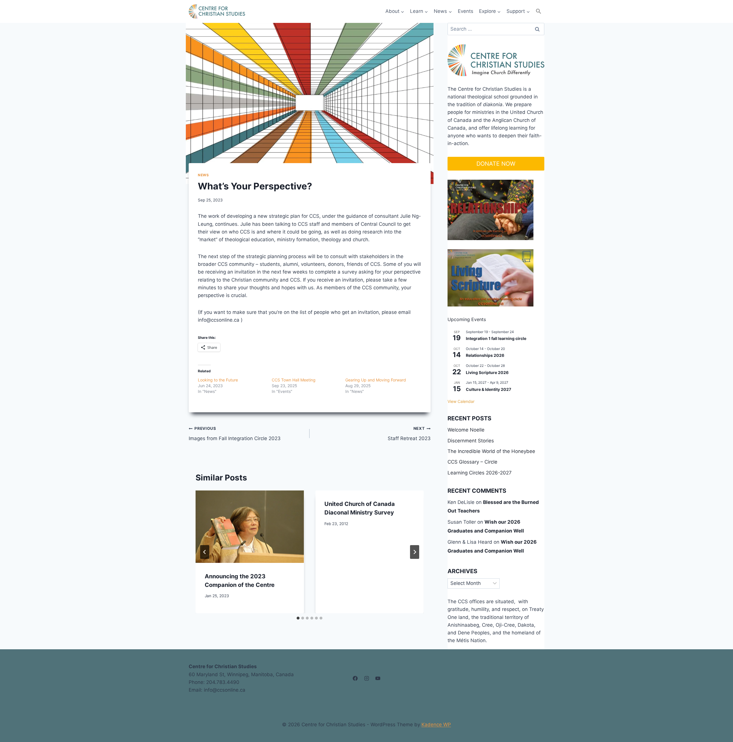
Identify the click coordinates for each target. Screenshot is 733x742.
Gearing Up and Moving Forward (375, 379)
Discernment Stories (471, 441)
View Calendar (461, 401)
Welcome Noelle (466, 430)
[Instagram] (366, 678)
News (203, 175)
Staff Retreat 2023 (409, 433)
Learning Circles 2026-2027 (480, 473)
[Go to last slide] (204, 552)
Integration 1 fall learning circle (496, 338)
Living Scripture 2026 (487, 372)
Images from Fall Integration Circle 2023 (235, 433)
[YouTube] (378, 678)
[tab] (298, 618)
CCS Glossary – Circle (472, 462)
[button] (538, 11)
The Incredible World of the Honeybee (491, 451)
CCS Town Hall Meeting (294, 379)
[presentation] (250, 526)
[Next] (414, 552)
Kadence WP (436, 724)
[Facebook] (355, 678)
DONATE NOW (495, 163)
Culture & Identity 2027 (488, 389)
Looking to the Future (218, 379)
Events (465, 11)
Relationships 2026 (485, 355)
